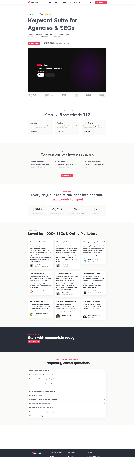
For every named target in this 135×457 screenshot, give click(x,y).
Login (91, 2)
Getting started (100, 2)
